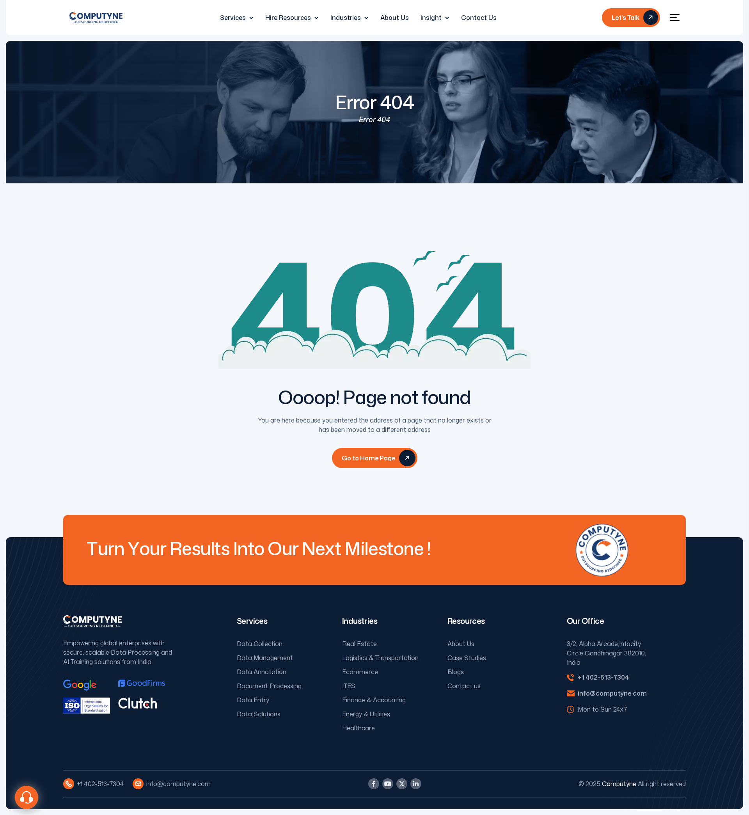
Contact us (464, 686)
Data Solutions (258, 714)
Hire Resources (288, 17)
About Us (394, 17)
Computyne (619, 783)
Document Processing (269, 686)
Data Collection (259, 643)
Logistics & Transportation (380, 657)
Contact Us (479, 17)
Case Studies (466, 657)
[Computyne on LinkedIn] (415, 783)
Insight (431, 17)
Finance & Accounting (374, 700)
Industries (345, 17)
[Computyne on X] (401, 783)
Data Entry (253, 700)
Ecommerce (360, 672)
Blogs (455, 672)
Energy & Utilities (366, 714)
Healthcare (358, 728)
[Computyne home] (95, 17)
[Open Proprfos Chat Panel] (26, 797)
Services (233, 17)
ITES (348, 686)
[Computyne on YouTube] (387, 783)
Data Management (265, 657)
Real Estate (359, 643)
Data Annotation (261, 672)
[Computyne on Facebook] (373, 783)
